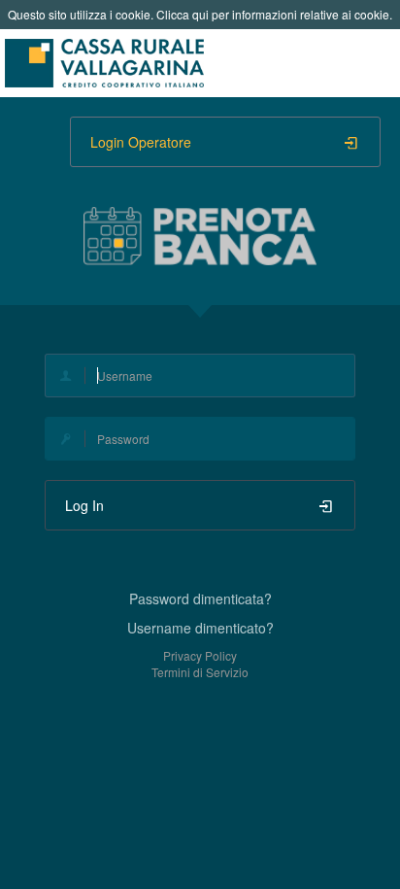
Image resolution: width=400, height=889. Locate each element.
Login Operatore (140, 142)
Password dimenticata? (200, 598)
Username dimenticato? (200, 627)
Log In (84, 505)
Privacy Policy (200, 655)
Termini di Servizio (200, 672)
